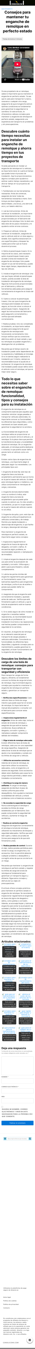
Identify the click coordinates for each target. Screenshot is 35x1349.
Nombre (5, 1077)
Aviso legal (7, 1297)
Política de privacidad (11, 1304)
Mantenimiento (7, 9)
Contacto (6, 1308)
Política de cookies (10, 1301)
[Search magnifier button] (30, 1138)
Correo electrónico (10, 1086)
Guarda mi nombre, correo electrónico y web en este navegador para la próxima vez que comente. (17, 1112)
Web (3, 1096)
